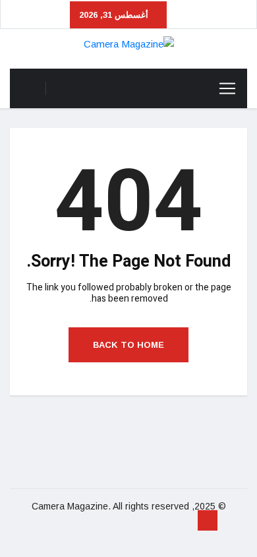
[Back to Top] (207, 520)
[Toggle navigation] (227, 88)
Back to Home (128, 345)
